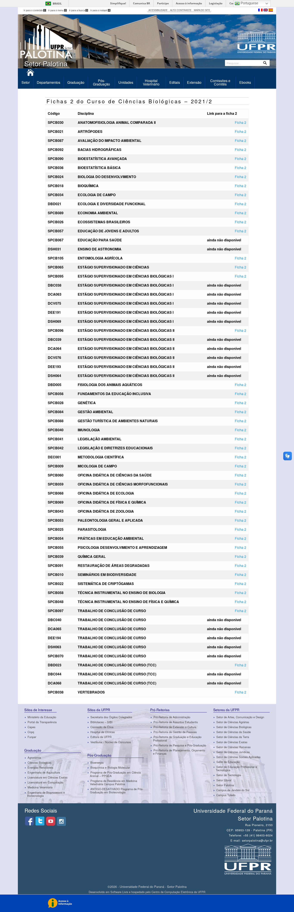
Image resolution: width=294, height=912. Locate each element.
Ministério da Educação (42, 717)
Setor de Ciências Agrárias (232, 722)
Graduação (75, 82)
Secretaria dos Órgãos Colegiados (111, 717)
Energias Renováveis (40, 767)
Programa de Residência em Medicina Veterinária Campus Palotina (113, 782)
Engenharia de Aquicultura (44, 772)
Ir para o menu (57, 10)
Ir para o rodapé (100, 10)
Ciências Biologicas (39, 762)
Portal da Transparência (42, 722)
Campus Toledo (225, 795)
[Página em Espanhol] (271, 9)
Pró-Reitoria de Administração (171, 717)
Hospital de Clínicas (102, 732)
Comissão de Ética (101, 727)
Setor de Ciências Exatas (231, 742)
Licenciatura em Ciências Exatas (47, 777)
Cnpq (31, 732)
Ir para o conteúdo (34, 10)
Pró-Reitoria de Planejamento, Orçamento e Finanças (179, 751)
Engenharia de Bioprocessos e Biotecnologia (46, 794)
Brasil (57, 3)
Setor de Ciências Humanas (233, 747)
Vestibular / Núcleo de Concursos (110, 742)
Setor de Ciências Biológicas (233, 727)
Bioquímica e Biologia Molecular (110, 767)
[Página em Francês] (260, 9)
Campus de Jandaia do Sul (232, 790)
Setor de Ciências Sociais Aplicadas (238, 757)
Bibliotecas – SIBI (101, 722)
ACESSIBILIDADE (158, 10)
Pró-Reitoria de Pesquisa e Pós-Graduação (179, 745)
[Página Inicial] (30, 73)
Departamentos (48, 82)
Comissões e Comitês (220, 82)
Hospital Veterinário (151, 82)
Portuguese (249, 3)
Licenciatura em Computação (45, 782)
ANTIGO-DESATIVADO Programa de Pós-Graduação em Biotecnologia (116, 790)
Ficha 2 (240, 122)
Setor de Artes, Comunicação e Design (240, 717)
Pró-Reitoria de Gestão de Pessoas (175, 732)
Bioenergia (97, 762)
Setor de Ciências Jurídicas (233, 752)
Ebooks (245, 82)
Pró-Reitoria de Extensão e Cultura (174, 727)
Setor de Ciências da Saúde (233, 732)
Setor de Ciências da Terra (232, 737)
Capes (31, 727)
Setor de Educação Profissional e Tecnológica (236, 768)
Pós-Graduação (101, 82)
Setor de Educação (228, 762)
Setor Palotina (225, 785)
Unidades (125, 82)
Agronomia (34, 757)
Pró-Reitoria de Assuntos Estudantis (175, 722)
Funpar (32, 737)
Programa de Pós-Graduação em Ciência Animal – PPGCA (115, 774)
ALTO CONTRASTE (180, 10)
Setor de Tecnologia (228, 775)
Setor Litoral (223, 780)
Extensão (194, 82)
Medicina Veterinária (40, 787)
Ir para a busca (78, 10)
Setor (26, 82)
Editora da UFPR (100, 737)
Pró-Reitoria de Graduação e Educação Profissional (177, 738)
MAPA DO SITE (202, 10)
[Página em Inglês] (266, 9)
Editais (174, 82)
